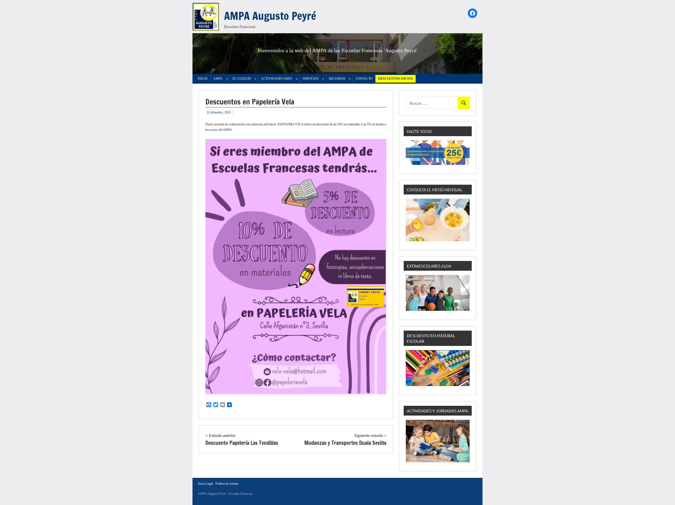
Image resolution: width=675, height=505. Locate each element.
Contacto (364, 78)
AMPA (218, 78)
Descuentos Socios (395, 78)
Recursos (337, 78)
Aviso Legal (205, 483)
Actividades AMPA (276, 78)
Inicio (203, 78)
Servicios (310, 78)
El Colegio (242, 78)
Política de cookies (227, 483)
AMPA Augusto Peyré (270, 15)
